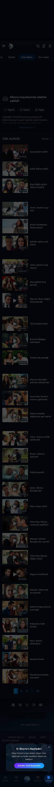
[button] (49, 747)
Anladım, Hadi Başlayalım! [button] (29, 765)
